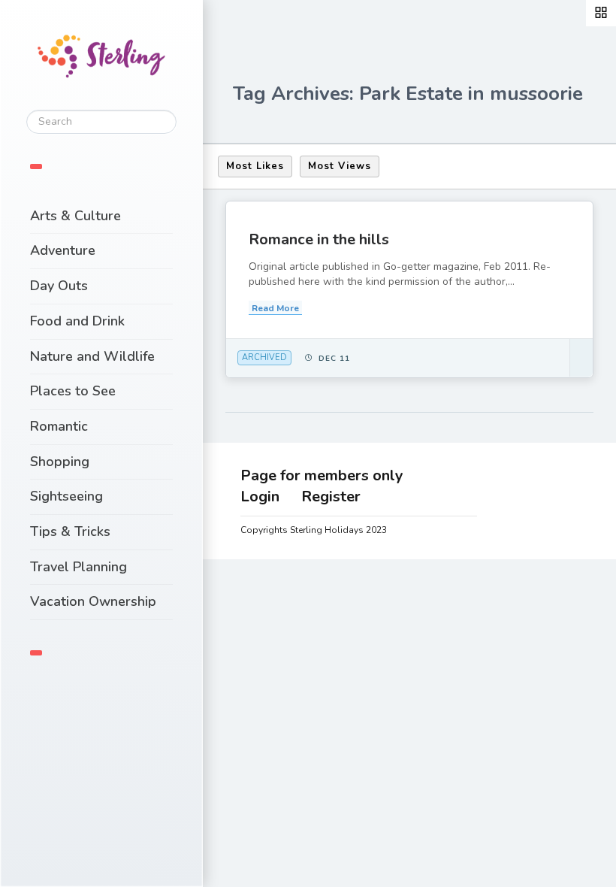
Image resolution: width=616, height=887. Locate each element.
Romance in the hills (319, 239)
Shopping (59, 462)
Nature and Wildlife (92, 356)
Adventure (62, 250)
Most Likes (255, 166)
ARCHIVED (264, 357)
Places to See (73, 391)
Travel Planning (78, 567)
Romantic (59, 426)
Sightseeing (66, 496)
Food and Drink (77, 321)
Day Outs (59, 286)
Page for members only (321, 475)
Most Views (339, 166)
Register (331, 496)
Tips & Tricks (70, 531)
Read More (275, 308)
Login (259, 496)
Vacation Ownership (93, 601)
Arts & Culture (75, 216)
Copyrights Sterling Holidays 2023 (313, 530)
